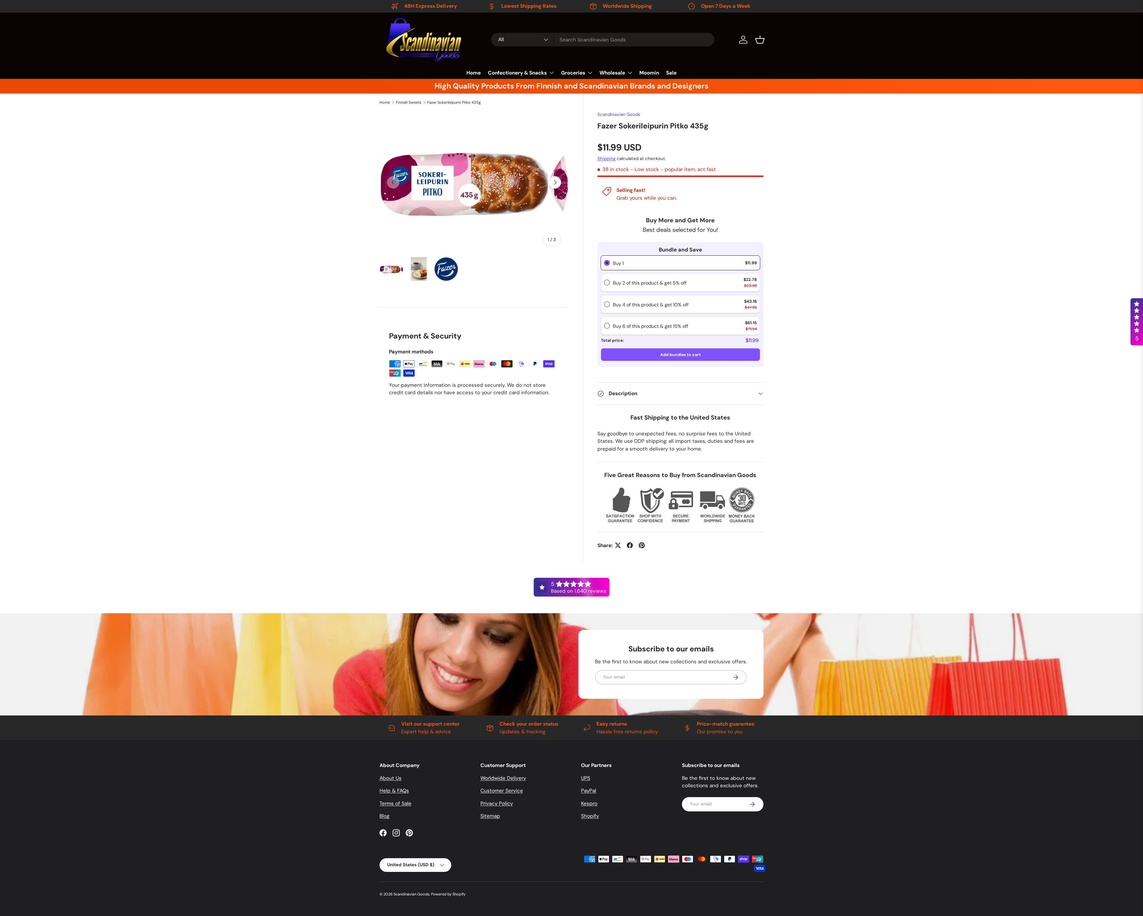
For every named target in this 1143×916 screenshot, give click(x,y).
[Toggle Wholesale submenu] (629, 72)
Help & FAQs (394, 790)
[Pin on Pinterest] (642, 545)
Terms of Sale (395, 803)
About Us (391, 778)
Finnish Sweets (408, 102)
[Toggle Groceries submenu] (590, 72)
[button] (759, 39)
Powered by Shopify (448, 894)
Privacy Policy (496, 803)
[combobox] (602, 39)
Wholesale (612, 72)
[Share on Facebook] (630, 545)
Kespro (589, 803)
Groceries (573, 72)
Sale (671, 72)
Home (473, 72)
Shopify (590, 816)
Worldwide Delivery (503, 778)
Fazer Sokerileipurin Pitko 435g (454, 102)
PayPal (588, 790)
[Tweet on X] (618, 545)
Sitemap (490, 816)
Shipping (606, 159)
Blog (384, 816)
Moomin (649, 72)
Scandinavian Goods (618, 114)
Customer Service (501, 790)
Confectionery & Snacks (517, 72)
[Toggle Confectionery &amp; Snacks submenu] (551, 72)
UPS (585, 778)
